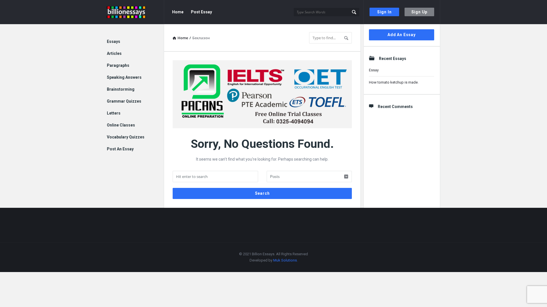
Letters (114, 113)
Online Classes (121, 125)
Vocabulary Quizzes (125, 137)
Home (177, 12)
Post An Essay (120, 149)
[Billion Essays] (135, 12)
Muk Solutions (285, 260)
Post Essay (201, 12)
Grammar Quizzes (124, 101)
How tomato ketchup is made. (394, 82)
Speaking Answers (124, 77)
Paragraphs (118, 65)
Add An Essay (401, 34)
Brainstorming (120, 89)
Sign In (384, 12)
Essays (113, 41)
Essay (374, 70)
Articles (114, 53)
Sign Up (419, 12)
